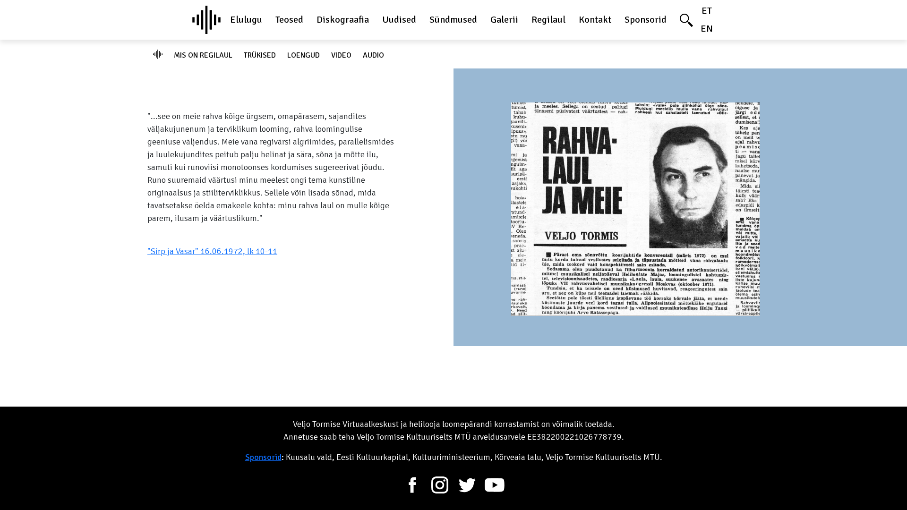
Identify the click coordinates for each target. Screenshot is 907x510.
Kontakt (595, 20)
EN (707, 28)
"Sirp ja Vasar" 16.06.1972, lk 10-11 (212, 251)
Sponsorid (646, 20)
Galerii (504, 20)
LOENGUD (303, 55)
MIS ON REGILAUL (203, 55)
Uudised (399, 20)
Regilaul (548, 20)
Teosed (289, 20)
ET (707, 11)
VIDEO (341, 55)
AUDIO (373, 55)
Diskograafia (343, 20)
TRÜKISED (260, 55)
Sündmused (453, 20)
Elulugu (246, 20)
